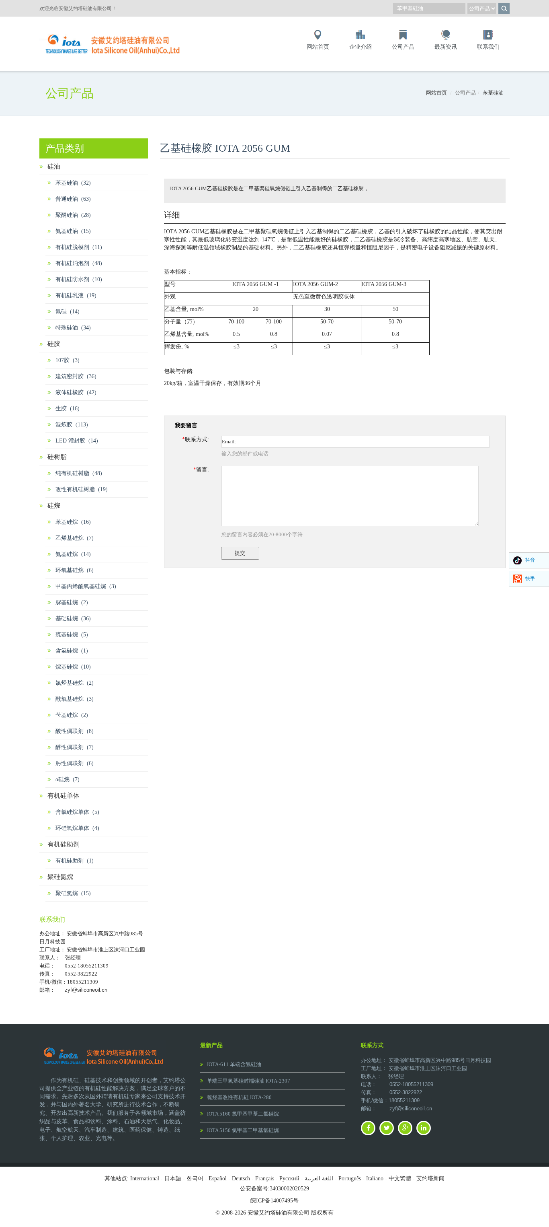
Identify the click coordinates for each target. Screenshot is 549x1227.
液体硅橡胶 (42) (75, 392)
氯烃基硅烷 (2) (74, 683)
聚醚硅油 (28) (73, 215)
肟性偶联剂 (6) (74, 763)
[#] (113, 33)
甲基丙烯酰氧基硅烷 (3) (85, 586)
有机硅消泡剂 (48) (78, 263)
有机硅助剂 (63, 844)
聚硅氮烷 (60, 876)
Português (349, 1179)
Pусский (289, 1179)
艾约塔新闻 (430, 1179)
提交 (240, 553)
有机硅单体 (63, 795)
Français (264, 1179)
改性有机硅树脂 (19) (81, 489)
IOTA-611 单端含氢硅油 (234, 1064)
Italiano (374, 1179)
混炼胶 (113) (71, 425)
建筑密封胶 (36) (75, 376)
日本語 (172, 1179)
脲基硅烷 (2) (71, 602)
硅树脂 (57, 456)
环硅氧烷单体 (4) (77, 828)
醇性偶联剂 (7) (74, 747)
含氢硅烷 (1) (71, 651)
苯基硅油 (493, 93)
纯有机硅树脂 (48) (78, 473)
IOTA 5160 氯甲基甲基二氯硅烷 (243, 1114)
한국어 (194, 1179)
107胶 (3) (67, 360)
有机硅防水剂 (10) (78, 279)
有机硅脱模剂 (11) (78, 247)
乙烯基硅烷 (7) (74, 538)
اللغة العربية (319, 1179)
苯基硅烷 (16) (73, 522)
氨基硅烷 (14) (73, 554)
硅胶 (53, 343)
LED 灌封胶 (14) (76, 441)
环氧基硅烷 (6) (74, 570)
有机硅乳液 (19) (75, 295)
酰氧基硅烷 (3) (74, 699)
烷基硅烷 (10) (73, 667)
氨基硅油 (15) (73, 231)
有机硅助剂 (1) (74, 861)
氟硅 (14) (67, 312)
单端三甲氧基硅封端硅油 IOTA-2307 (248, 1081)
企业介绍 (360, 47)
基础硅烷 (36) (73, 619)
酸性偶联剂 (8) (74, 731)
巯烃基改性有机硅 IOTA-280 (239, 1097)
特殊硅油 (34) (73, 328)
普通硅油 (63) (73, 199)
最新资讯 (445, 47)
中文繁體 (400, 1179)
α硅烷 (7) (67, 779)
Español (218, 1179)
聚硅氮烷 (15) (73, 893)
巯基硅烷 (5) (71, 635)
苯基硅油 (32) (73, 183)
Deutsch (241, 1179)
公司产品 (403, 47)
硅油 (53, 166)
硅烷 (53, 505)
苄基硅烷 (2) (71, 715)
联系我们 (488, 47)
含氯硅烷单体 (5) (77, 812)
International (144, 1179)
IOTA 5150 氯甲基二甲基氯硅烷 (243, 1130)
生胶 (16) (67, 409)
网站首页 (318, 47)
